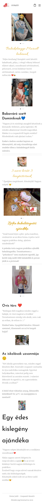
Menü (39, 5)
